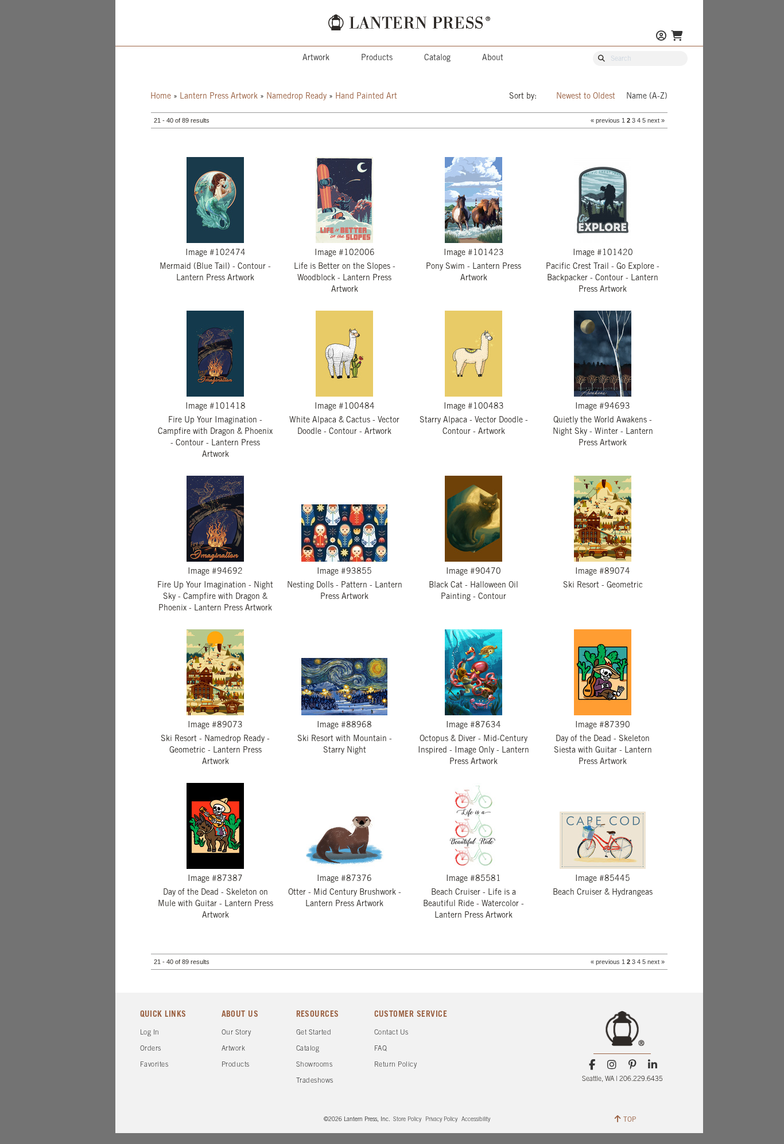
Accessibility (475, 1119)
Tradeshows (314, 1081)
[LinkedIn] (652, 1065)
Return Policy (395, 1064)
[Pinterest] (632, 1065)
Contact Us (391, 1032)
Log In (150, 1032)
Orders (150, 1048)
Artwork (315, 58)
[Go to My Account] (661, 37)
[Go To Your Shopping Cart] (676, 37)
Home (160, 96)
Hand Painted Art (366, 96)
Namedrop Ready (296, 96)
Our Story (236, 1032)
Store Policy (407, 1119)
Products (377, 58)
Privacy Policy (441, 1119)
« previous (605, 120)
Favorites (154, 1064)
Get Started (314, 1032)
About (492, 58)
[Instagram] (612, 1065)
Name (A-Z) (646, 96)
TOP (629, 1119)
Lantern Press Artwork (219, 96)
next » (656, 120)
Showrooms (314, 1064)
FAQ (380, 1048)
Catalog (437, 58)
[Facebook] (592, 1065)
